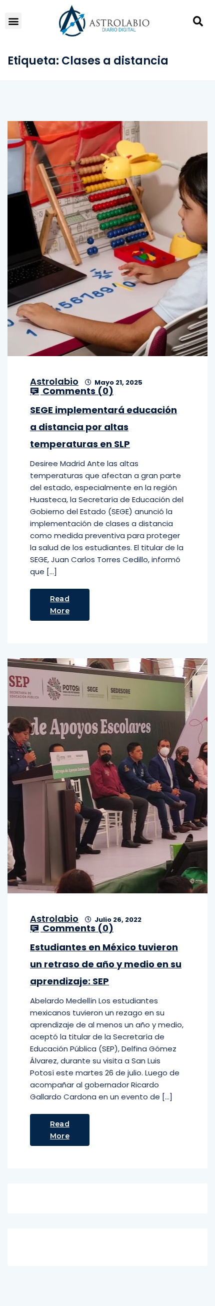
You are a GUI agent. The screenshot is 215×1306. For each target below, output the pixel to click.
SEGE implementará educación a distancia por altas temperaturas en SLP (103, 427)
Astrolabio (54, 381)
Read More (60, 604)
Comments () (77, 391)
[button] (13, 21)
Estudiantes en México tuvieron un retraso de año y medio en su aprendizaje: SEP (106, 964)
